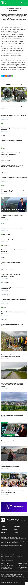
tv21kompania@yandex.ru (6, 568)
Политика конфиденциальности (7, 582)
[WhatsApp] (12, 76)
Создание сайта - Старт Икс (19, 582)
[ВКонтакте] (4, 76)
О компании (4, 529)
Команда (16, 529)
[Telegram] (8, 76)
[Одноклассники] (6, 76)
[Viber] (10, 76)
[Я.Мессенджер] (2, 76)
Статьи (16, 532)
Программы (17, 526)
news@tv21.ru (21, 568)
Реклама (3, 532)
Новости (3, 526)
